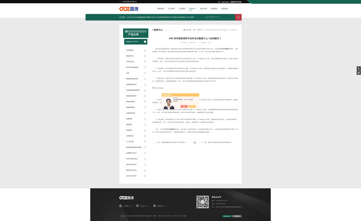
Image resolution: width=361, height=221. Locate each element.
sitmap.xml (227, 216)
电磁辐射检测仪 (131, 96)
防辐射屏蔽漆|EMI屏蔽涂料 (134, 147)
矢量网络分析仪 (131, 153)
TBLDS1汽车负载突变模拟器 (160, 17)
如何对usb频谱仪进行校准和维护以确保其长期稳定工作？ (227, 142)
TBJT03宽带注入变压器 (193, 17)
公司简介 (126, 206)
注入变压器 (130, 141)
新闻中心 (200, 30)
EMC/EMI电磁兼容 (132, 67)
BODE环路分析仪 (132, 159)
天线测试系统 (130, 113)
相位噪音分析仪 (131, 164)
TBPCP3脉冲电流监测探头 (177, 17)
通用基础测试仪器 (132, 79)
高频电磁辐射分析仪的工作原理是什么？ (174, 142)
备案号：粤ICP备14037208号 (162, 216)
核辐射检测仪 (130, 101)
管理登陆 (237, 216)
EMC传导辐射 (224, 49)
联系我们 (160, 206)
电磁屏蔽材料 (130, 107)
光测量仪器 (130, 136)
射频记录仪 (130, 56)
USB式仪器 (130, 61)
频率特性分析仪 (131, 170)
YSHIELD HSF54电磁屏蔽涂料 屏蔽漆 (139, 17)
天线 (127, 73)
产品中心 (143, 206)
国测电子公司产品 (132, 41)
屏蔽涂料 (129, 124)
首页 (194, 30)
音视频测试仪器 (131, 84)
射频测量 (129, 119)
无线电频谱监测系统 (133, 90)
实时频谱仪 (130, 50)
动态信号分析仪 (131, 176)
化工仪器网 (182, 216)
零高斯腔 (129, 130)
